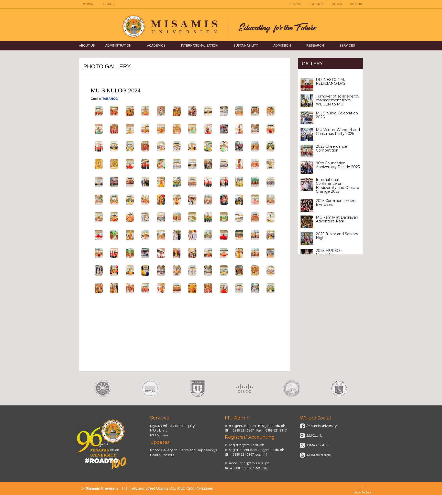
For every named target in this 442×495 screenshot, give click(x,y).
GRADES (108, 4)
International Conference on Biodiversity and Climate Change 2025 (337, 185)
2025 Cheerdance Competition (331, 148)
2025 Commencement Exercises (336, 202)
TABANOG (110, 98)
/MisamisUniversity (321, 426)
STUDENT (296, 4)
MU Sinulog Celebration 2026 (337, 115)
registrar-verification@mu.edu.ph (256, 450)
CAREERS (356, 4)
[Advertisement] (184, 337)
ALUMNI (337, 4)
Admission (282, 45)
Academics (156, 45)
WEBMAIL (89, 4)
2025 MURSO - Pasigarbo (329, 252)
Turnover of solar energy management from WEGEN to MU (337, 100)
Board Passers (162, 455)
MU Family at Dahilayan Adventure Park (337, 219)
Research (315, 45)
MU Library (159, 430)
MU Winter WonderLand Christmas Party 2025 (338, 131)
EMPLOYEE (317, 4)
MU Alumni (159, 435)
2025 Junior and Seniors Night (337, 236)
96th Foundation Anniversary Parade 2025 (338, 165)
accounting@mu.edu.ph (249, 463)
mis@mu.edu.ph (271, 426)
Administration (118, 45)
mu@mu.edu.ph (242, 426)
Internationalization (199, 45)
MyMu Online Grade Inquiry (172, 426)
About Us (87, 45)
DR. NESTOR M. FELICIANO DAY (331, 81)
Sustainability (246, 45)
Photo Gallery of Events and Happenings (183, 450)
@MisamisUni (317, 445)
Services (347, 45)
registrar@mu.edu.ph (246, 445)
